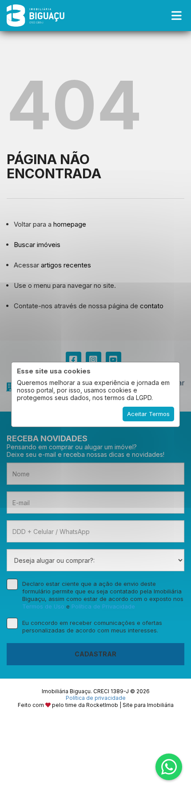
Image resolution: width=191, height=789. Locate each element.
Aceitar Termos (148, 413)
